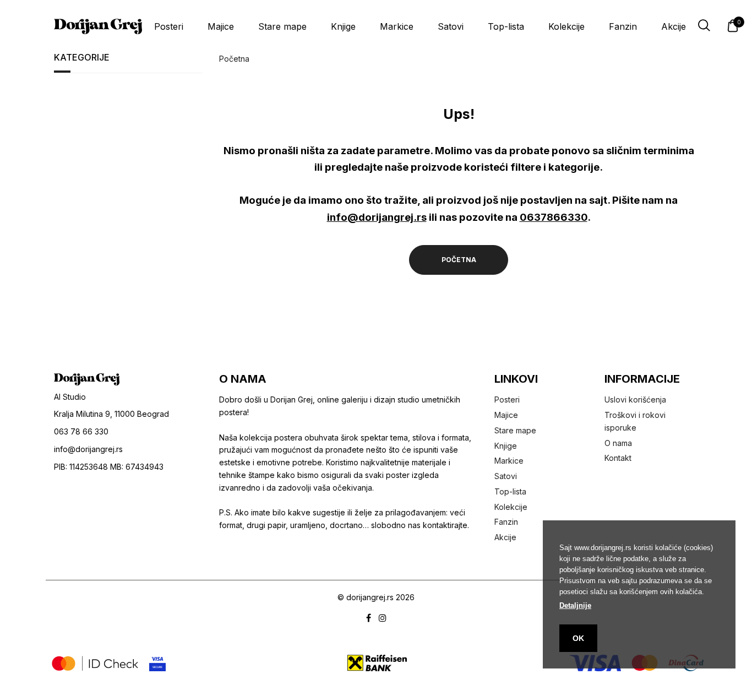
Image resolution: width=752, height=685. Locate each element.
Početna (234, 58)
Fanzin (623, 26)
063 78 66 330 (81, 431)
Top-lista (506, 26)
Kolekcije (566, 26)
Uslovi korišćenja (635, 399)
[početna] (98, 26)
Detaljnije (575, 605)
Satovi (451, 26)
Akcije (673, 26)
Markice (396, 26)
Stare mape (282, 26)
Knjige (343, 26)
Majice (221, 26)
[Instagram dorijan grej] (382, 618)
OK (578, 638)
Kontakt (617, 458)
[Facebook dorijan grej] (368, 618)
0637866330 (553, 217)
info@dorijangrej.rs (377, 217)
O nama (618, 443)
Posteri (168, 26)
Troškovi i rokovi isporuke (635, 421)
